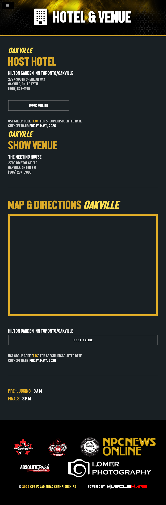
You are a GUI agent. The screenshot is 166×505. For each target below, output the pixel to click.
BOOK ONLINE (39, 105)
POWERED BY (97, 487)
